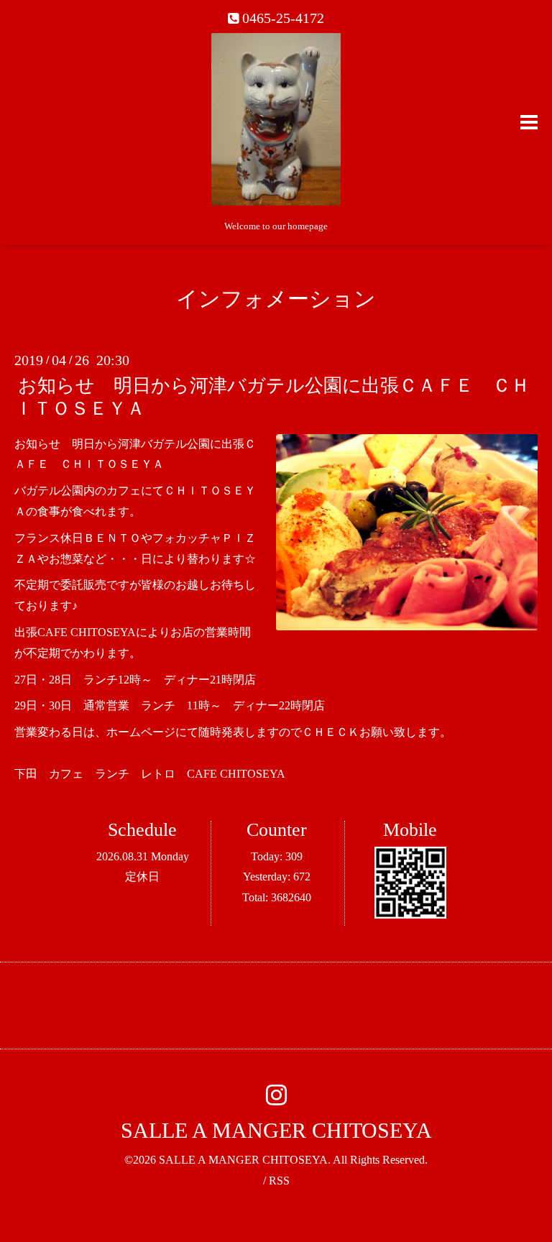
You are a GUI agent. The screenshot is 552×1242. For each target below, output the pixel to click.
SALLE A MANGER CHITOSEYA (276, 1130)
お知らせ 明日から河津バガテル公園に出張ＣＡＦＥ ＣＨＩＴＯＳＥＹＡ (272, 396)
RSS (279, 1180)
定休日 (142, 876)
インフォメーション (276, 298)
